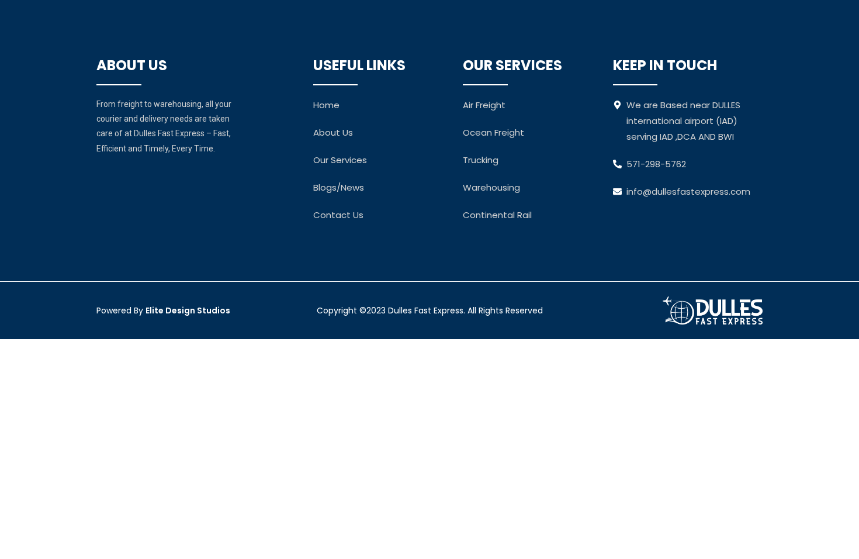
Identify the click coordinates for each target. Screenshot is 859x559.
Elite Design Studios (188, 310)
